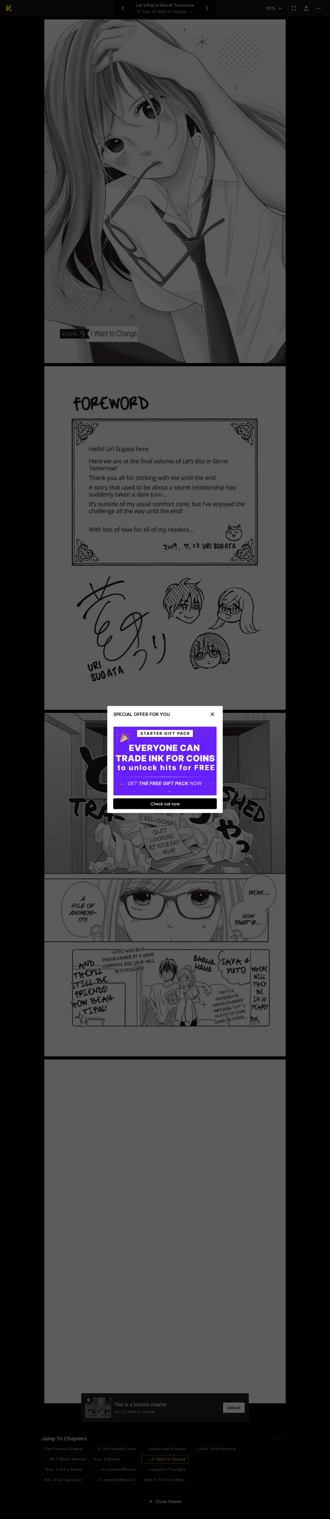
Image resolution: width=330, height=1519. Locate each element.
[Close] (212, 714)
